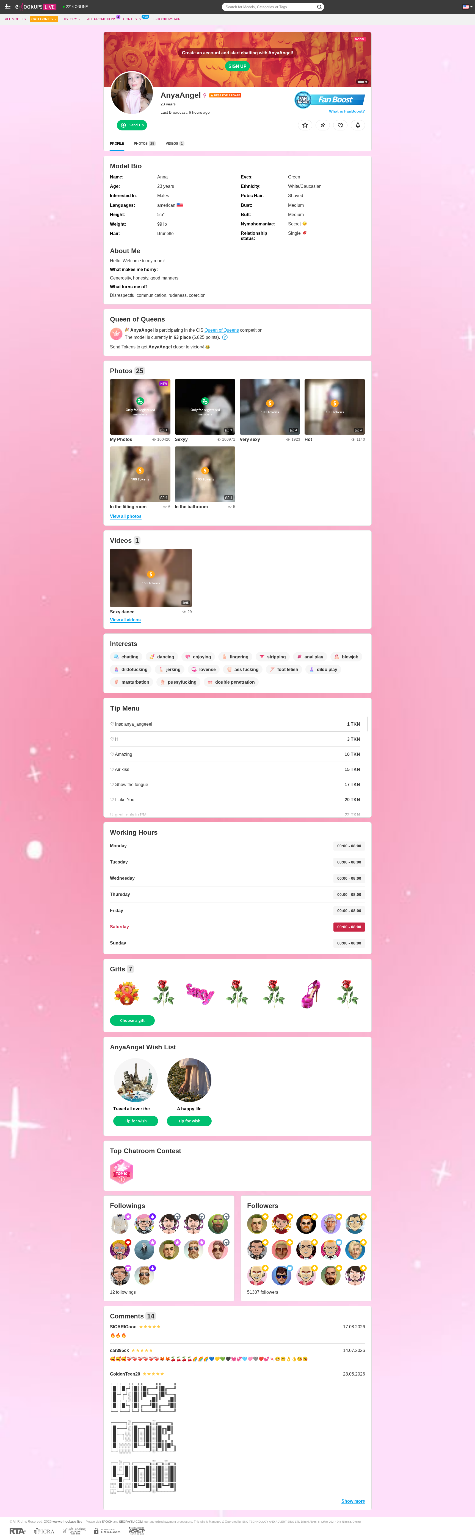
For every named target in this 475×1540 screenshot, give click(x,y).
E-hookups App (166, 19)
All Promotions (101, 19)
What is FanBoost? (347, 111)
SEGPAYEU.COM (131, 1521)
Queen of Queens (222, 330)
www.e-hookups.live (67, 1521)
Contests (132, 19)
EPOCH (107, 1521)
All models (15, 19)
